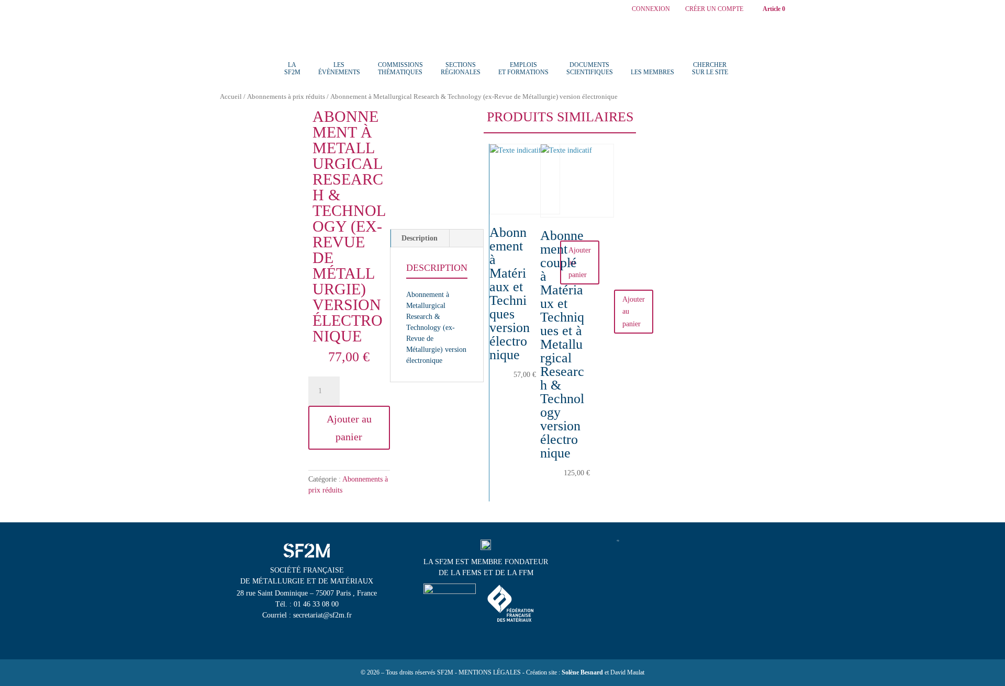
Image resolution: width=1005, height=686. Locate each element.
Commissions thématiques (400, 68)
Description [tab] (419, 238)
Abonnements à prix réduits (286, 96)
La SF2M (292, 68)
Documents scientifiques (589, 68)
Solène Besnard (582, 672)
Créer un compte (714, 9)
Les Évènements (339, 68)
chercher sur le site (710, 68)
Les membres (652, 72)
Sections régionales (461, 68)
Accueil (231, 96)
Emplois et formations (523, 68)
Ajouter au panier (349, 427)
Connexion (651, 9)
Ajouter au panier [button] (633, 311)
